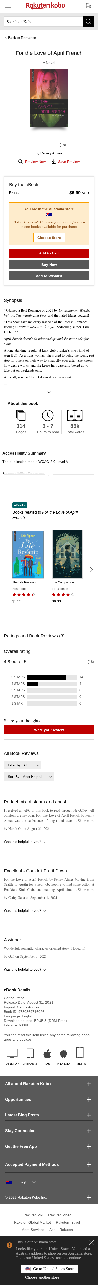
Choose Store (49, 238)
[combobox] (22, 765)
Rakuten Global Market (32, 1222)
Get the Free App (21, 1146)
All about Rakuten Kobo (28, 1084)
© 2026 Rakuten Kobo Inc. (26, 1197)
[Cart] (88, 5)
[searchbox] (49, 21)
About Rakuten (61, 1230)
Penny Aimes (51, 153)
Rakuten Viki (33, 1215)
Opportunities (18, 1099)
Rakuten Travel (68, 1222)
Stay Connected (20, 1131)
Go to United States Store (53, 1269)
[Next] (91, 569)
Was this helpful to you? (22, 841)
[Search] (88, 21)
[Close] (91, 1242)
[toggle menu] (8, 5)
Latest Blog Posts (22, 1115)
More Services (32, 1230)
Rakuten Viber (59, 1215)
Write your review (49, 730)
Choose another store (42, 1277)
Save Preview (69, 162)
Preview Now (35, 162)
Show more (83, 820)
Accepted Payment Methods (32, 1164)
